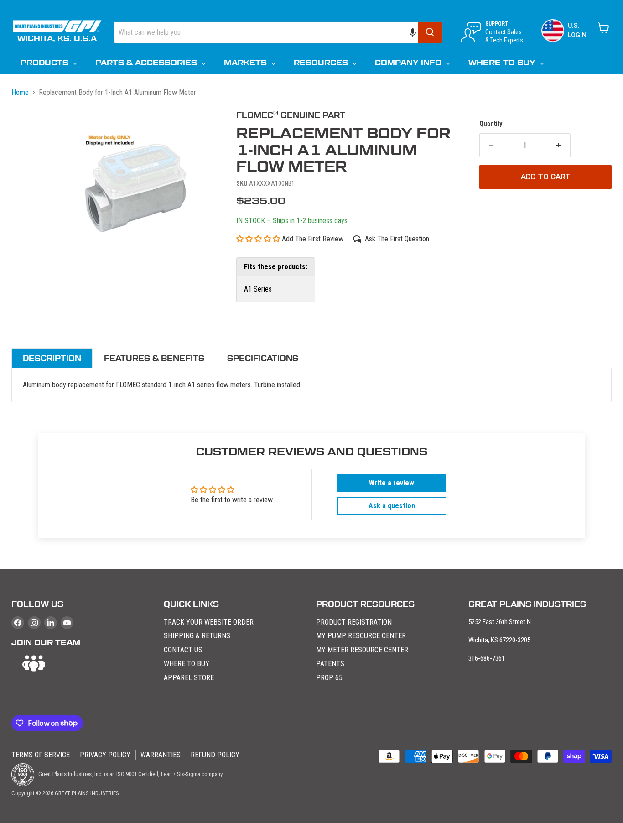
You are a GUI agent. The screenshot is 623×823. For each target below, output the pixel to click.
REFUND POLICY (215, 754)
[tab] (52, 358)
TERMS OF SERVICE (40, 754)
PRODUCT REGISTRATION (354, 622)
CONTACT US (183, 650)
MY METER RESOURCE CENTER (362, 650)
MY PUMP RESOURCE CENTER (361, 635)
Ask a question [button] (392, 505)
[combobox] (266, 32)
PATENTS (330, 663)
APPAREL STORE (189, 677)
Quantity (490, 123)
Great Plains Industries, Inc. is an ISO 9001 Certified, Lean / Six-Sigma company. (130, 774)
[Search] (430, 32)
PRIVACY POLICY (105, 754)
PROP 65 (329, 677)
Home (20, 92)
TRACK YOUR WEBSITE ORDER (209, 622)
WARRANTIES (160, 754)
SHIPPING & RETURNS (197, 635)
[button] (417, 32)
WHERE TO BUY (186, 663)
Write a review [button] (391, 483)
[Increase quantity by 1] (559, 145)
